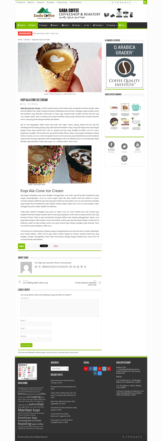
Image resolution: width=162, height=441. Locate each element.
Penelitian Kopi (27, 417)
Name (23, 320)
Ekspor (55, 25)
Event (66, 25)
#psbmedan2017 (38, 388)
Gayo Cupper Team (27, 401)
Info (87, 25)
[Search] (145, 2)
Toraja (20, 428)
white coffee (26, 428)
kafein (33, 404)
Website (23, 336)
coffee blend (22, 397)
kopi (40, 404)
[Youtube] (126, 2)
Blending (28, 394)
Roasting (112, 25)
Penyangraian (25, 420)
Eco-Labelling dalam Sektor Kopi (35, 282)
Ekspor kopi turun (24, 399)
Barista (22, 25)
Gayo (19, 401)
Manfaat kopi (29, 410)
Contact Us (40, 2)
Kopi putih (40, 407)
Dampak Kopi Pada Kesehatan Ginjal (64, 408)
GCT (35, 401)
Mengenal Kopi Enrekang (60, 387)
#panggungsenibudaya (25, 388)
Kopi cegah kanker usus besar (27, 407)
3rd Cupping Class (24, 390)
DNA (42, 397)
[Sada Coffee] (81, 13)
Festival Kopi (42, 399)
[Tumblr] (128, 2)
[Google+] (113, 2)
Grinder (77, 25)
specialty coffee (23, 427)
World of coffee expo (36, 428)
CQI (28, 397)
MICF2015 (21, 413)
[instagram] (130, 2)
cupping (36, 396)
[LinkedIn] (123, 2)
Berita (33, 25)
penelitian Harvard (30, 415)
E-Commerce (20, 2)
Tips (122, 25)
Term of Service (75, 2)
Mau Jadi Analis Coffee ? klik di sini (45, 33)
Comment (25, 298)
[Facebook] (115, 2)
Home (20, 40)
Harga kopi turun (23, 405)
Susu (41, 427)
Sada (24, 104)
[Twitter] (118, 2)
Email (23, 328)
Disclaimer (50, 2)
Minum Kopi (35, 413)
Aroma (32, 390)
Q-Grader (37, 420)
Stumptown (36, 427)
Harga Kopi (40, 401)
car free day (35, 394)
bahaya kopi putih (34, 392)
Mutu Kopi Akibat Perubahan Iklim (63, 401)
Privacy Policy (62, 2)
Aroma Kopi (38, 390)
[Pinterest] (120, 2)
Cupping (44, 25)
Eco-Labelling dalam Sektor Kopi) (65, 141)
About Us (31, 2)
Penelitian (98, 25)
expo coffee (33, 399)
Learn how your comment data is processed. (62, 352)
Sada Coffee (37, 424)
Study (30, 427)
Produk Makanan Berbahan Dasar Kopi (85, 283)
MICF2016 (27, 413)
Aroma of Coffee (23, 392)
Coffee (42, 394)
